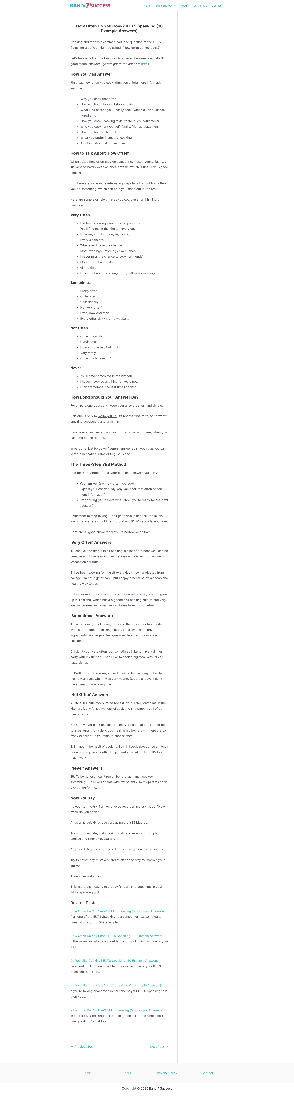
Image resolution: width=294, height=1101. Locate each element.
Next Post (159, 1046)
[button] (174, 5)
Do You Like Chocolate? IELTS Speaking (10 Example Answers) (115, 985)
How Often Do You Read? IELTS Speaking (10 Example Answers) (116, 936)
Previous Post (82, 1046)
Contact (207, 1073)
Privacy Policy (167, 1073)
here (144, 64)
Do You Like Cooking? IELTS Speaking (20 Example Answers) (114, 960)
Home (86, 1073)
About (127, 1073)
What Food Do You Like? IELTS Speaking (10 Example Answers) (116, 1010)
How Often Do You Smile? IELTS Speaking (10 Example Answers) (117, 911)
